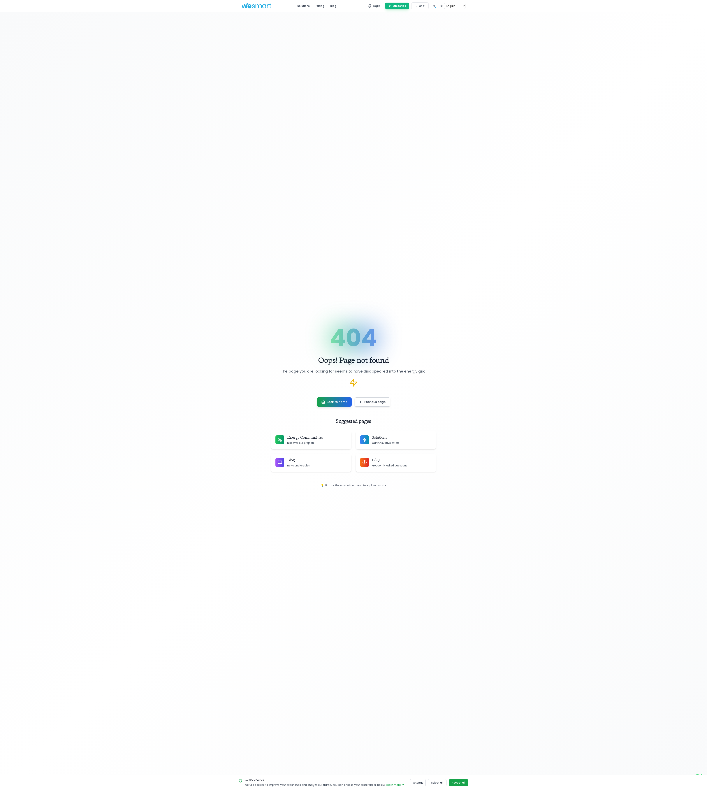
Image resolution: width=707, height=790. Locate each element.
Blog (333, 6)
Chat (422, 6)
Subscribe (399, 6)
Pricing (320, 6)
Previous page (375, 402)
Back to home (336, 402)
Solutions (303, 6)
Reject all (437, 782)
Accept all (458, 782)
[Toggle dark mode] (434, 6)
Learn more (393, 785)
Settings (417, 782)
